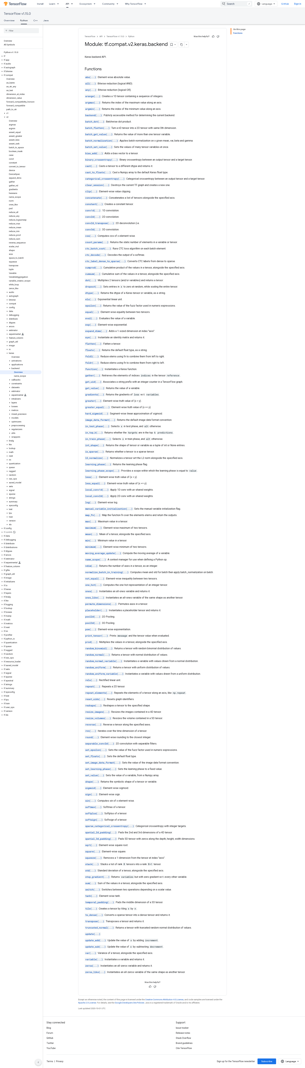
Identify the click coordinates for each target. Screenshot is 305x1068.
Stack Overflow (183, 1038)
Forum (50, 1033)
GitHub (285, 3)
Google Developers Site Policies (129, 1003)
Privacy (59, 1061)
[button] (20, 56)
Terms (50, 1061)
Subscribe (266, 1061)
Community (108, 3)
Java (45, 20)
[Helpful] (213, 36)
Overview (9, 20)
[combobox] (236, 4)
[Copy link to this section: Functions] (105, 69)
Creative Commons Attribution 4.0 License (164, 999)
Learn (52, 3)
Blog (49, 1028)
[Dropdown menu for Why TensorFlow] (146, 4)
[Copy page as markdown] (181, 44)
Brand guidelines (184, 1043)
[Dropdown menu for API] (73, 4)
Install (40, 3)
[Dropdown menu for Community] (118, 4)
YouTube (51, 1048)
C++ (35, 20)
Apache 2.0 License (87, 1003)
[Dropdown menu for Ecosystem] (95, 4)
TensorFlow (90, 36)
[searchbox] (21, 30)
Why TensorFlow (133, 3)
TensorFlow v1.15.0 (17, 14)
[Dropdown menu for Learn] (59, 4)
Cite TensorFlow (184, 1048)
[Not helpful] (218, 36)
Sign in (297, 4)
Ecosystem (86, 3)
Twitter (50, 1043)
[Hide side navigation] (38, 1062)
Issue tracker (182, 1028)
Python (24, 20)
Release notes (183, 1033)
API (67, 3)
